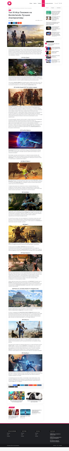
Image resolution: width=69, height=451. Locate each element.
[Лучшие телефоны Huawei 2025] (48, 53)
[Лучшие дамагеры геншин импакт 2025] (25, 412)
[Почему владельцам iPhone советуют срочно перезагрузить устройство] (48, 28)
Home (10, 8)
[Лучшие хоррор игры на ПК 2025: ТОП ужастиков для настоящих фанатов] (13, 412)
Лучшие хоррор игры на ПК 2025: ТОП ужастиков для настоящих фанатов (13, 417)
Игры (43, 3)
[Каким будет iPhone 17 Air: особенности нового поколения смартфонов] (48, 18)
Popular (52, 7)
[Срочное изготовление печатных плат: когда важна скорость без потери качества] (48, 12)
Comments (58, 7)
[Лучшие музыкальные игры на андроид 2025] (48, 48)
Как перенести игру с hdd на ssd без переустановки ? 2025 (56, 60)
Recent (47, 7)
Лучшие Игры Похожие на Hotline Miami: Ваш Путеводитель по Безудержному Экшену (36, 411)
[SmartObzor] (9, 3)
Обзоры (31, 3)
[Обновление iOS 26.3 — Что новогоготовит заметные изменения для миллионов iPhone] (48, 33)
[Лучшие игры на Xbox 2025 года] (48, 57)
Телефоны (39, 3)
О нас (8, 434)
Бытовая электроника (49, 3)
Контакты (8, 433)
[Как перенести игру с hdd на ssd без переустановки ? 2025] (48, 61)
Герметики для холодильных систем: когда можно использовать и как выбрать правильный (53, 23)
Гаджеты (35, 3)
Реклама (60, 445)
